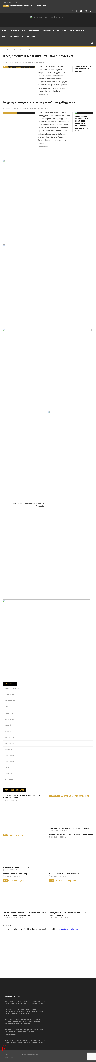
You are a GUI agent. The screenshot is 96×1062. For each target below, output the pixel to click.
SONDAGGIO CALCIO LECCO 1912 (17, 867)
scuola (8, 731)
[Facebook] (72, 11)
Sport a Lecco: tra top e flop (15, 873)
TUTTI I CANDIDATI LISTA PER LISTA (64, 873)
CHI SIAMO (14, 30)
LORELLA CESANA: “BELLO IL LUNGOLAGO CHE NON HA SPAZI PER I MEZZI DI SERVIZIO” (24, 914)
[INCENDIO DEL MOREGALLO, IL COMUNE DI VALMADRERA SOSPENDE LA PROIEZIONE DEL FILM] (84, 113)
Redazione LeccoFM (26, 108)
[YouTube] (76, 11)
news (6, 6)
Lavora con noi (76, 30)
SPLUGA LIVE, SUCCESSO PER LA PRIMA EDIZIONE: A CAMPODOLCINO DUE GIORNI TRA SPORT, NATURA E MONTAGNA (25, 1012)
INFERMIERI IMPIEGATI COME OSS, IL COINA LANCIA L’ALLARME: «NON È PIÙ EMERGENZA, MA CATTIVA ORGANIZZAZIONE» (24, 1022)
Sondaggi (9, 755)
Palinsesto (48, 30)
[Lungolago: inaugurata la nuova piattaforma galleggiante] (19, 113)
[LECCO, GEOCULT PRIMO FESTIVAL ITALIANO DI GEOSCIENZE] (19, 67)
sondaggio (10, 761)
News (24, 30)
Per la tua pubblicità (12, 37)
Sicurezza (9, 743)
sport (7, 768)
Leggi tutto (43, 94)
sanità (8, 725)
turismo (9, 774)
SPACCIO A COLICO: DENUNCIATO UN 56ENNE (83, 68)
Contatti (30, 37)
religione (9, 719)
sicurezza (9, 737)
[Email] (81, 11)
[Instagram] (86, 11)
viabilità (9, 780)
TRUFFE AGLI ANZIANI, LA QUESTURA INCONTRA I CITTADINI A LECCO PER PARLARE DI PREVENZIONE (25, 1032)
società (8, 749)
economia (9, 695)
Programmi (34, 30)
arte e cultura (10, 113)
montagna (10, 701)
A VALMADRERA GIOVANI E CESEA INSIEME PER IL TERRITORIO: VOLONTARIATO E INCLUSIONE (28, 6)
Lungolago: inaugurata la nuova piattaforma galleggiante (39, 102)
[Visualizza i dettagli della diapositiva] (48, 201)
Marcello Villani (21, 63)
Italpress (61, 30)
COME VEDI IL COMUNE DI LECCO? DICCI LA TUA (69, 828)
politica (9, 713)
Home (4, 30)
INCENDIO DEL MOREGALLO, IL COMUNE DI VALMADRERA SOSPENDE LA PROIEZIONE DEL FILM (82, 123)
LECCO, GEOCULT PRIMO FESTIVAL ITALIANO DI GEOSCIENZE (38, 56)
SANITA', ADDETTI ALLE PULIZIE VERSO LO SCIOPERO (71, 834)
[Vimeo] (90, 11)
